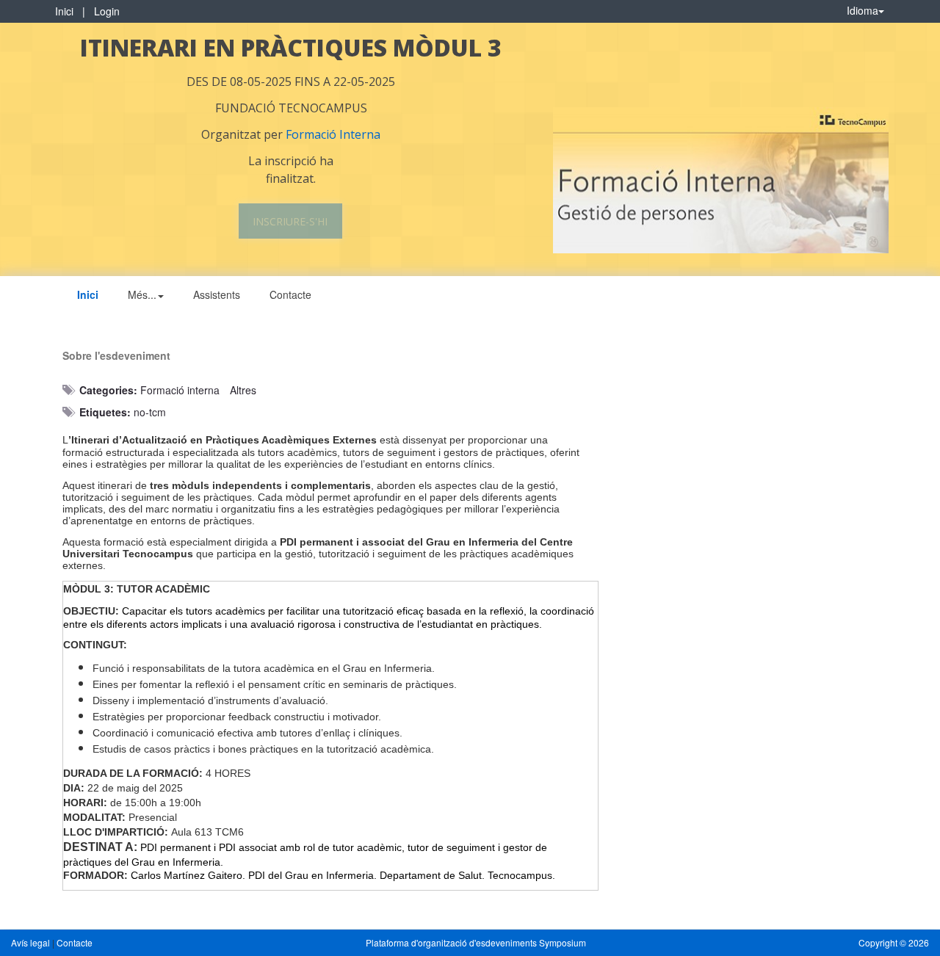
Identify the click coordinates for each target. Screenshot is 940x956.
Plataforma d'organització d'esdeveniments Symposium (476, 942)
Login (107, 11)
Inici (64, 11)
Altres (243, 390)
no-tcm (150, 412)
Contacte (290, 294)
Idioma (862, 10)
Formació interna (180, 390)
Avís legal (31, 942)
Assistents (216, 294)
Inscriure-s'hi (290, 221)
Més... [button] (142, 294)
